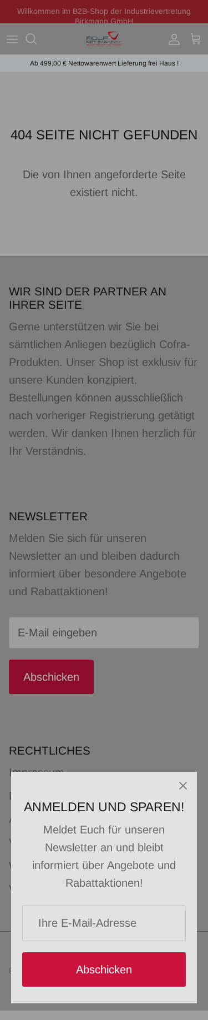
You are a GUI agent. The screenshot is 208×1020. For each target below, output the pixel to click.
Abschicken (104, 969)
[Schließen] (183, 785)
